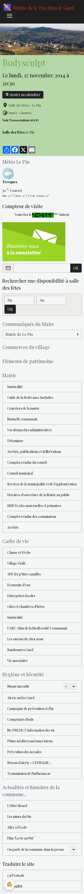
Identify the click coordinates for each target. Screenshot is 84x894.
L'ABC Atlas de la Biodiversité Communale (37, 628)
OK (76, 267)
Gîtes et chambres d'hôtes (26, 606)
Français (17, 875)
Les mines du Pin (19, 816)
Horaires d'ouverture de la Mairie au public (38, 495)
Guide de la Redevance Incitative (30, 397)
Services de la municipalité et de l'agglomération (42, 484)
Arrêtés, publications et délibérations (34, 451)
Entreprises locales (21, 595)
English (16, 886)
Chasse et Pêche (19, 552)
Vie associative (17, 660)
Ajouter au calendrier (24, 94)
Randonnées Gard (20, 650)
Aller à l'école (17, 827)
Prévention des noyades (24, 752)
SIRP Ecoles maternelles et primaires (34, 505)
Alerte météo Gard (20, 698)
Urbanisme (15, 441)
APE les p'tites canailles (24, 574)
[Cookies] (9, 884)
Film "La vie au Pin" (20, 838)
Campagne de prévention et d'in (30, 708)
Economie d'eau (18, 585)
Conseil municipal (20, 473)
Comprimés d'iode (20, 719)
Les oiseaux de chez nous (25, 639)
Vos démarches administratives (29, 430)
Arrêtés (12, 527)
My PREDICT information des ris (31, 730)
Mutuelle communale (22, 419)
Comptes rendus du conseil (27, 462)
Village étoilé (16, 563)
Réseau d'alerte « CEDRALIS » (29, 762)
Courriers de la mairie (23, 408)
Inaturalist (14, 386)
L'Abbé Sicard (17, 805)
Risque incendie (18, 686)
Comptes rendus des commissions (31, 516)
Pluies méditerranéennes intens (29, 741)
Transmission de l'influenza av (29, 773)
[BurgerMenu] (9, 16)
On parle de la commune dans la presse (35, 849)
